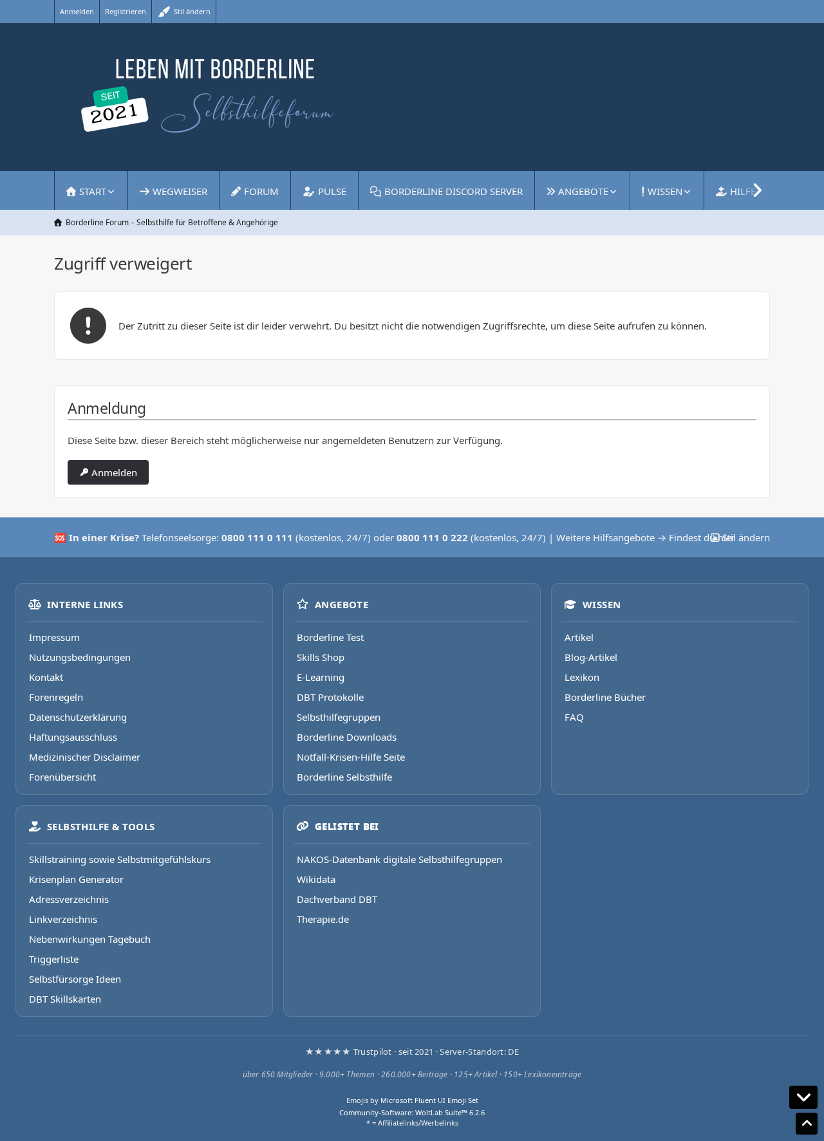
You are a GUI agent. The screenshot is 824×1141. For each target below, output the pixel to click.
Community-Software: (412, 1112)
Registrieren (125, 11)
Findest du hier (702, 537)
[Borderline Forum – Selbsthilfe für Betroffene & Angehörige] (412, 97)
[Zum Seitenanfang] (807, 1124)
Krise (122, 537)
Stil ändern (191, 11)
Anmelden (77, 11)
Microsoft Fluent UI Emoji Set (429, 1100)
